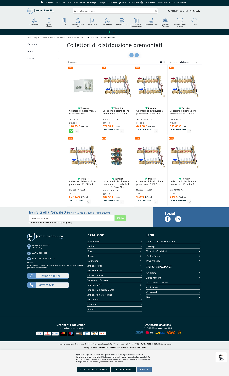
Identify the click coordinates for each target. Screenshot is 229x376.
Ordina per (173, 62)
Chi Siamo (151, 272)
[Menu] (225, 353)
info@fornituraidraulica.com (43, 258)
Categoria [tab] (32, 44)
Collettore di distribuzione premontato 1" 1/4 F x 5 (183, 183)
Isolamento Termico (97, 280)
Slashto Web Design (138, 347)
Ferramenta (93, 299)
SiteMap (150, 246)
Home (30, 37)
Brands (91, 309)
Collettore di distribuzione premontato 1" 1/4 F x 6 (183, 112)
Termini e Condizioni (156, 251)
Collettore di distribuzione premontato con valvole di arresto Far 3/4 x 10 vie (116, 184)
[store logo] (49, 11)
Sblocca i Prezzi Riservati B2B (161, 241)
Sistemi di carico (54, 37)
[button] (77, 131)
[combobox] (115, 11)
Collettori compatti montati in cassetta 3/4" (83, 112)
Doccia (90, 251)
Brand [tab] (30, 51)
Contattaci (151, 292)
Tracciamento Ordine (157, 282)
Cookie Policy (153, 256)
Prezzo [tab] (30, 58)
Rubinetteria (93, 241)
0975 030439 (162, 2)
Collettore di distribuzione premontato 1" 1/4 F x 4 (149, 183)
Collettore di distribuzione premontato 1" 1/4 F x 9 (116, 112)
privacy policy (66, 222)
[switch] (221, 359)
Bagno (90, 256)
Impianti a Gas (94, 285)
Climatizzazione (95, 275)
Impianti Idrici (40, 37)
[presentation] (131, 55)
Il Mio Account (153, 277)
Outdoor (91, 304)
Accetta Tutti (123, 369)
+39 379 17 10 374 (49, 276)
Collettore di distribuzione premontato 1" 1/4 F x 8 (149, 112)
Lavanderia (92, 260)
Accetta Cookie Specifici (93, 369)
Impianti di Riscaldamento (100, 289)
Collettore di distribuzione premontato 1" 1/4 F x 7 (82, 183)
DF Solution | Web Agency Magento (113, 347)
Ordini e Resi (152, 287)
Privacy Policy (153, 260)
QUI (147, 357)
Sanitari (91, 246)
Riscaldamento (94, 270)
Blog (148, 297)
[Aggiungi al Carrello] (71, 131)
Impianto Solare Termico (99, 294)
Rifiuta (144, 369)
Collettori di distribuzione (73, 37)
